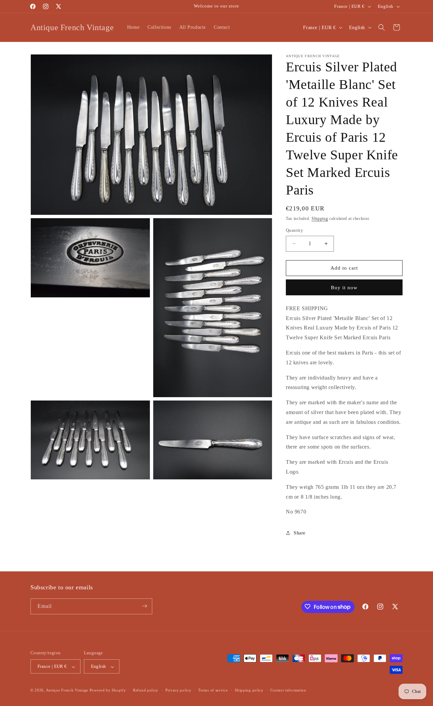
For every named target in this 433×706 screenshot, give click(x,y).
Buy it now (344, 287)
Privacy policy (178, 690)
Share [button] (299, 533)
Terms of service (213, 690)
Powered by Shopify (108, 690)
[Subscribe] (144, 606)
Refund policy (145, 690)
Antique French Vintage (67, 690)
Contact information (288, 690)
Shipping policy (249, 690)
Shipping (320, 218)
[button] (381, 27)
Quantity (294, 230)
